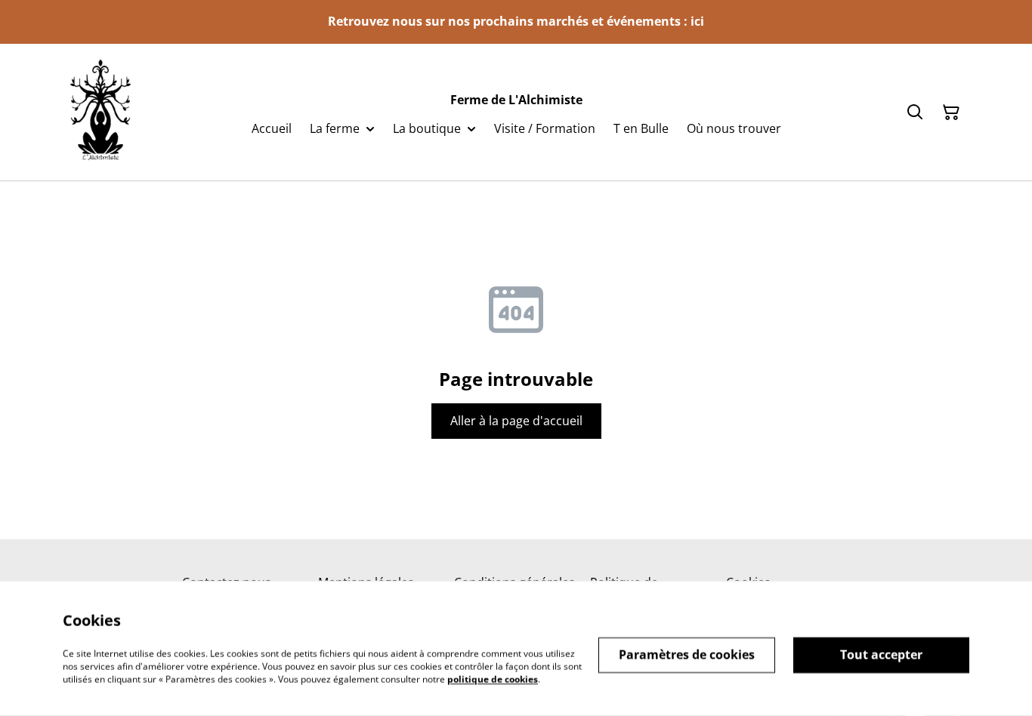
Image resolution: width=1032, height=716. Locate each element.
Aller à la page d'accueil (516, 420)
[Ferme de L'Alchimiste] (100, 112)
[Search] (915, 112)
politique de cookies (492, 678)
